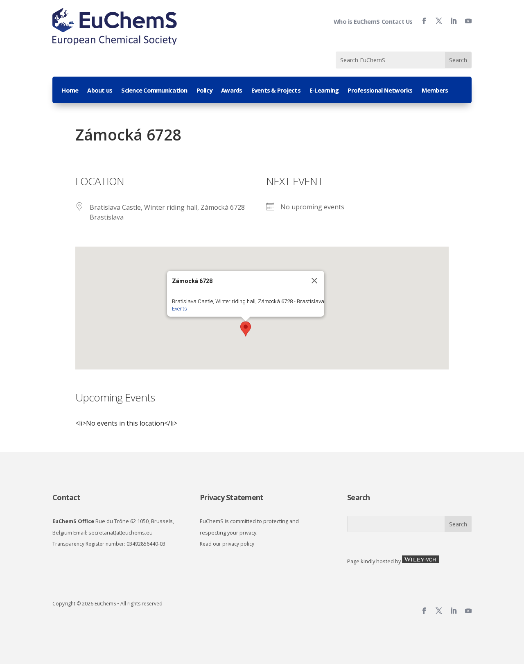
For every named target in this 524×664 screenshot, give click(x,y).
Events (179, 309)
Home (69, 90)
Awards (231, 90)
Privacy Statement (231, 497)
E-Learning (324, 90)
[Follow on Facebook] (420, 20)
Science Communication (154, 90)
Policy (204, 90)
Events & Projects (275, 90)
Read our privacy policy (227, 543)
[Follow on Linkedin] (450, 20)
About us (99, 90)
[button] (245, 329)
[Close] (314, 280)
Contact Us (397, 21)
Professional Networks (380, 90)
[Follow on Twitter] (435, 20)
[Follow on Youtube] (465, 20)
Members (435, 90)
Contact (66, 497)
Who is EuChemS (357, 21)
